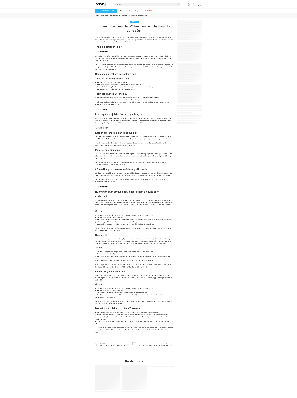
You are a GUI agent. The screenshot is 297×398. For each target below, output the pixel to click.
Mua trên (146, 11)
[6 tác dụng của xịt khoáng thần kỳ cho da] (134, 377)
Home (97, 15)
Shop (130, 11)
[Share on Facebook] (167, 339)
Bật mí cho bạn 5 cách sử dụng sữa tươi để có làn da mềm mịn (171, 367)
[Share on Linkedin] (172, 339)
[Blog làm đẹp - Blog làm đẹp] (101, 4)
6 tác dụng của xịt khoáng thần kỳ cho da (137, 392)
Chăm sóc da (104, 15)
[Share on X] (164, 339)
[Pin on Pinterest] (169, 339)
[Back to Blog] (134, 343)
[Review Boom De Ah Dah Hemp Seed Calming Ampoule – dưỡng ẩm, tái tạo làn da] (107, 377)
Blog (136, 11)
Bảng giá (123, 11)
